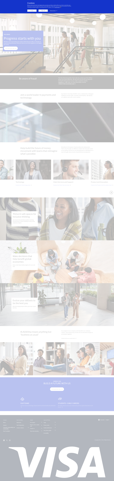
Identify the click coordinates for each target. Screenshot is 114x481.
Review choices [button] (53, 10)
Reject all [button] (43, 10)
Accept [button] (32, 10)
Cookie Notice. (57, 7)
